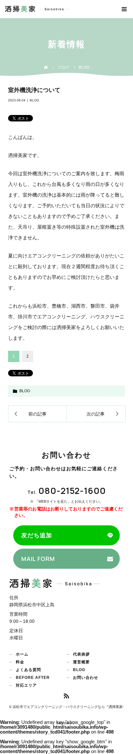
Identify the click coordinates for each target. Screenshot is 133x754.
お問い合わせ (85, 677)
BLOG (34, 100)
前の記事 (37, 414)
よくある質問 (28, 670)
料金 (20, 662)
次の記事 (96, 414)
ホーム (22, 654)
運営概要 (81, 662)
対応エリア (26, 685)
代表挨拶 (81, 654)
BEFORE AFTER (33, 677)
